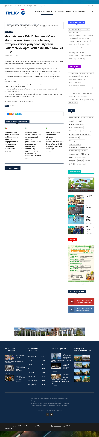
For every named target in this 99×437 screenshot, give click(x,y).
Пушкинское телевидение (84, 301)
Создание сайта (56, 426)
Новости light (87, 94)
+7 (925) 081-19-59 (31, 6)
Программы (59, 11)
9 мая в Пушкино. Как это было (20, 377)
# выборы (78, 121)
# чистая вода (80, 164)
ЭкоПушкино (73, 102)
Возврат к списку (12, 168)
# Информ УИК (74, 137)
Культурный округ (74, 91)
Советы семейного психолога (78, 96)
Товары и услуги (74, 55)
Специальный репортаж (76, 99)
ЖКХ (84, 35)
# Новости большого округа (80, 147)
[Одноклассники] (10, 114)
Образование (73, 47)
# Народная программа (76, 141)
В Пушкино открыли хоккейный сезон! (66, 366)
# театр (87, 161)
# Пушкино (85, 154)
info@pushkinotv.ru (44, 6)
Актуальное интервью (86, 73)
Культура (87, 41)
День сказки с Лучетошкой (77, 79)
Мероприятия (73, 44)
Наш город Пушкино (75, 94)
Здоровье (90, 35)
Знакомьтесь (73, 88)
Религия (71, 53)
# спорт (80, 161)
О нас (75, 11)
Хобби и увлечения (86, 55)
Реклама (68, 11)
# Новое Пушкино (75, 144)
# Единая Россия (74, 131)
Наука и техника (84, 44)
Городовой (84, 76)
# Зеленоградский (87, 131)
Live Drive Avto (73, 73)
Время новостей (47, 11)
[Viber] (13, 114)
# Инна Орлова (85, 134)
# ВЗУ (71, 121)
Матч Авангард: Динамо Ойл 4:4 (89, 218)
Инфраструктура (84, 38)
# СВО (71, 157)
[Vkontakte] (89, 6)
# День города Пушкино (77, 124)
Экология (72, 58)
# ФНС (12, 106)
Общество (82, 47)
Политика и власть (75, 50)
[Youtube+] (92, 6)
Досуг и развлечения (75, 35)
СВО (77, 53)
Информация (9, 32)
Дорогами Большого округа (77, 85)
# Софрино (72, 161)
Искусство (72, 41)
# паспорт (84, 151)
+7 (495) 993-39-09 (20, 6)
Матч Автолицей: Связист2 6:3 (90, 229)
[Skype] (18, 114)
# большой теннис (87, 118)
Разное (84, 50)
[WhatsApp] (16, 114)
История (79, 41)
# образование (74, 151)
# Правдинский (74, 154)
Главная (37, 11)
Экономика (80, 58)
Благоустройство (74, 29)
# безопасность (74, 118)
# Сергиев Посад (80, 157)
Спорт (82, 53)
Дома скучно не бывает (76, 82)
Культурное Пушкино (85, 88)
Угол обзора (89, 99)
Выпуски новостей (74, 32)
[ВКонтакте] (8, 114)
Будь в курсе (85, 29)
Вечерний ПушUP (74, 76)
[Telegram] (21, 114)
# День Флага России (76, 128)
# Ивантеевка (74, 134)
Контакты (81, 11)
